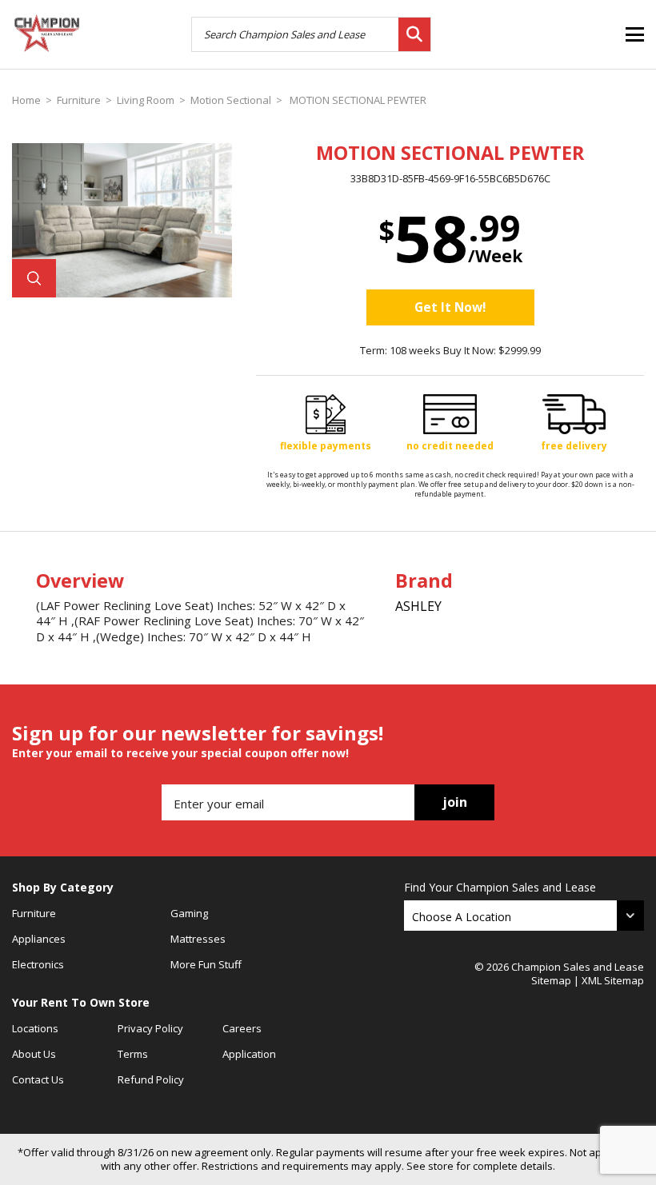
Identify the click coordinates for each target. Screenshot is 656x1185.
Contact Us (38, 1079)
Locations (35, 1028)
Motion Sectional (230, 100)
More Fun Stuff (206, 964)
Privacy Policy (150, 1028)
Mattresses (198, 939)
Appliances (39, 939)
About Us (34, 1054)
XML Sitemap (613, 980)
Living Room (145, 100)
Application (249, 1054)
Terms (133, 1054)
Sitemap (551, 980)
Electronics (38, 964)
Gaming (189, 913)
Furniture (79, 100)
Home (26, 100)
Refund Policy (151, 1079)
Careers (242, 1028)
